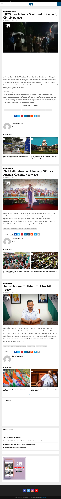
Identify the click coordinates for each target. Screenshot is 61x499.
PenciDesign (43, 497)
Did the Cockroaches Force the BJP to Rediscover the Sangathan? (19, 444)
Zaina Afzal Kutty (8, 20)
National (11, 11)
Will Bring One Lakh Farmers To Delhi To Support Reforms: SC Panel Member (16, 272)
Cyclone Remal (14, 228)
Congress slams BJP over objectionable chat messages (14, 389)
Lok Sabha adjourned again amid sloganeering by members (44, 272)
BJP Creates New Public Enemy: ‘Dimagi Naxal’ (14, 447)
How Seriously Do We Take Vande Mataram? (13, 434)
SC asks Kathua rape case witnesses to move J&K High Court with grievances (44, 157)
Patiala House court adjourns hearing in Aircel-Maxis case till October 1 (15, 157)
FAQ (31, 1)
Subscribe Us (21, 1)
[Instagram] (32, 490)
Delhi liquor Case (31, 346)
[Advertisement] (30, 65)
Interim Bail (38, 346)
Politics (14, 11)
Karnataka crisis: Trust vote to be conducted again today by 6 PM (44, 389)
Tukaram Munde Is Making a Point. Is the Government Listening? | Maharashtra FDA (23, 440)
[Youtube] (36, 490)
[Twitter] (28, 490)
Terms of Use (14, 1)
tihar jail (44, 346)
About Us (2, 1)
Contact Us (27, 1)
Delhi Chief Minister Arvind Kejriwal (18, 346)
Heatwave (21, 228)
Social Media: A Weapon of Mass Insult (12, 437)
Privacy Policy (8, 1)
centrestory (6, 228)
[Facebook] (24, 490)
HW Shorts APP (6, 11)
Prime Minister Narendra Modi (31, 228)
